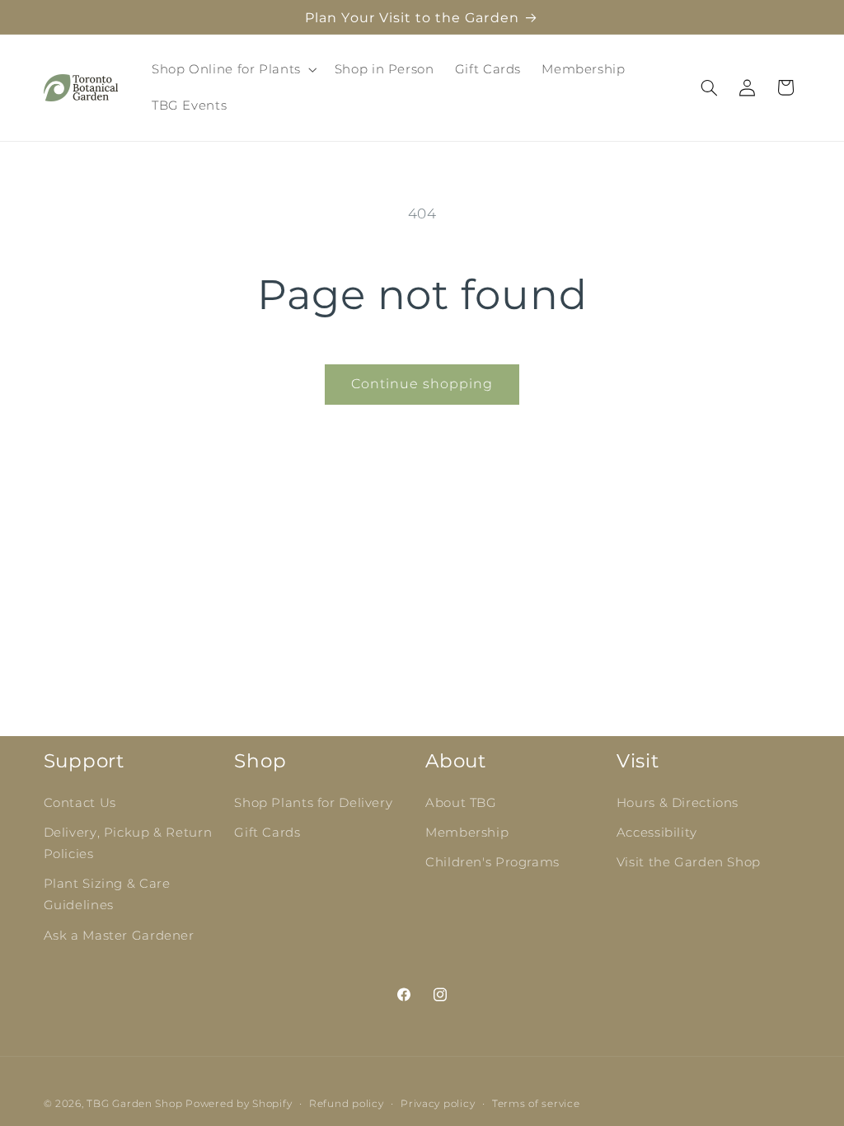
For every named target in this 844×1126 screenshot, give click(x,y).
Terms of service (536, 1104)
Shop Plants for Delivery (313, 802)
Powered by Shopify (238, 1104)
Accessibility (657, 832)
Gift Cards (267, 832)
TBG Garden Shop (134, 1104)
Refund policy (346, 1104)
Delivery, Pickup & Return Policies (128, 843)
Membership (467, 832)
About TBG (461, 802)
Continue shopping (422, 384)
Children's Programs (492, 862)
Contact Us (80, 802)
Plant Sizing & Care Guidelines (107, 894)
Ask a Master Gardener (119, 935)
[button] (232, 69)
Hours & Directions (677, 802)
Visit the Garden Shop (689, 862)
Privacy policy (438, 1104)
